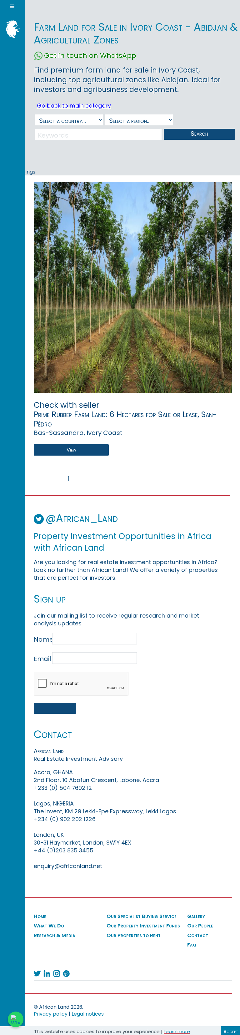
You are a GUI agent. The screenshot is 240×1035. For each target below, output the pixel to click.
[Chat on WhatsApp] (15, 1019)
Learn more (177, 1031)
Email (42, 658)
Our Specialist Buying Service (142, 916)
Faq (191, 945)
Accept (230, 1031)
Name (42, 639)
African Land (11, 28)
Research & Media (54, 935)
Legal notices (88, 1013)
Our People (200, 926)
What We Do (49, 926)
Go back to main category (74, 105)
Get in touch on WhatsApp (90, 55)
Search (199, 133)
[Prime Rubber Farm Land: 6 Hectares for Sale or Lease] (133, 286)
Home (40, 916)
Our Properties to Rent (134, 935)
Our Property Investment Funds (143, 926)
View (71, 449)
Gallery (196, 916)
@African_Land (82, 518)
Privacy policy (51, 1013)
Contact (197, 935)
